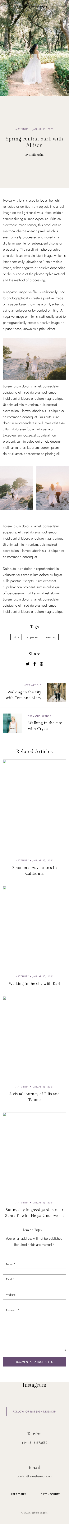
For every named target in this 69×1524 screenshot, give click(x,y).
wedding (51, 637)
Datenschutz (50, 1494)
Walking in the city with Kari (34, 983)
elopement (33, 637)
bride (16, 637)
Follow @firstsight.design (34, 1411)
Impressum (18, 1494)
